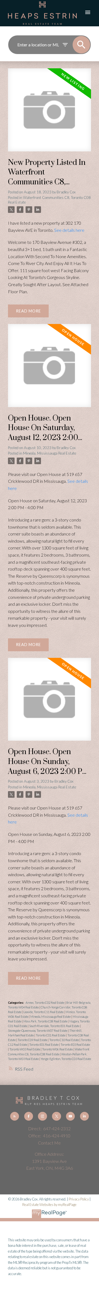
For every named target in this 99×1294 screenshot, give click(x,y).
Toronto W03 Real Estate (25, 1049)
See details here (69, 230)
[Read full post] (49, 113)
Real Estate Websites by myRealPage (49, 1204)
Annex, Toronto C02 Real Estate (45, 1002)
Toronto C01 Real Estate (51, 1035)
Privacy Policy (79, 1199)
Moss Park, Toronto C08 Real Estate (45, 1021)
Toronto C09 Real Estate (33, 1040)
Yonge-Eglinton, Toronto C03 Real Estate (66, 1059)
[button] (14, 1116)
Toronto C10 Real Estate (64, 1040)
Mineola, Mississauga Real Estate (49, 453)
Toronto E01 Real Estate (44, 1044)
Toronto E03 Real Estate (75, 1044)
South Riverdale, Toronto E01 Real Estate (54, 1026)
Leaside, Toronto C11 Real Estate (43, 1012)
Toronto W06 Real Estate (57, 1049)
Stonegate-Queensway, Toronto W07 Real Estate (38, 1030)
